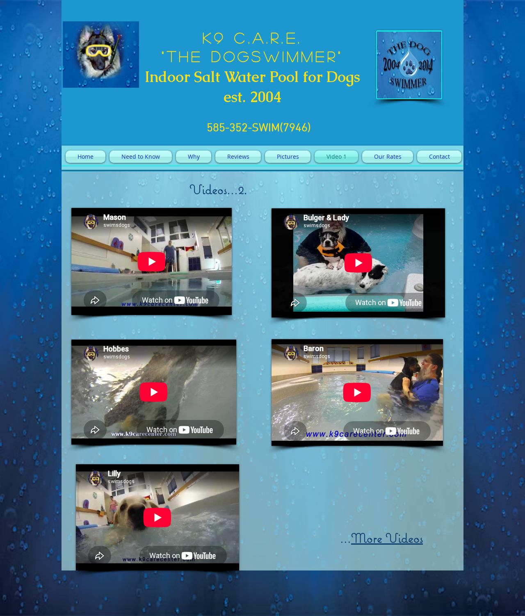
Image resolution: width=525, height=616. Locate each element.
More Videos (387, 538)
